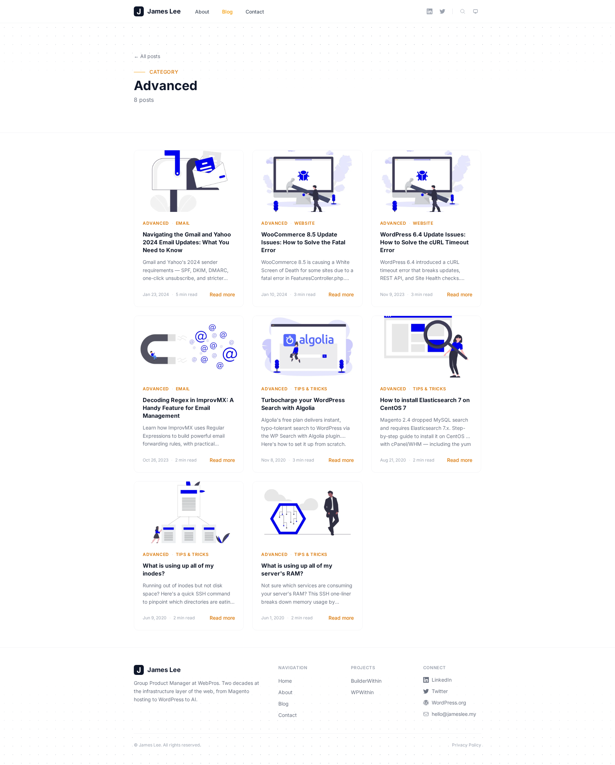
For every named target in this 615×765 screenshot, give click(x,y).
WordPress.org (449, 702)
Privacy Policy (466, 745)
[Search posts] (462, 11)
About (202, 12)
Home (285, 681)
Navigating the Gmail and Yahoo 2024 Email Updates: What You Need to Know (187, 242)
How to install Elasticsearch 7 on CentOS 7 (425, 403)
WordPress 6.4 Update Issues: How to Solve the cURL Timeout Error (424, 242)
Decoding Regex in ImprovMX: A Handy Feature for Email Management (188, 407)
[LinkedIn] (429, 11)
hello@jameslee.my (454, 714)
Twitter (440, 691)
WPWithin (362, 692)
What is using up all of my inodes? (178, 569)
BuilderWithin (366, 681)
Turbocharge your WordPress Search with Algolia (303, 403)
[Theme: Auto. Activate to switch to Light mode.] (475, 11)
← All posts (147, 56)
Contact (255, 12)
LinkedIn (442, 680)
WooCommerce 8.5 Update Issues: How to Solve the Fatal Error (303, 242)
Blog (227, 12)
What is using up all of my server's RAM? (296, 569)
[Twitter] (442, 11)
